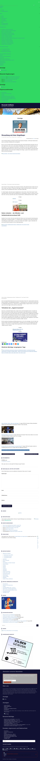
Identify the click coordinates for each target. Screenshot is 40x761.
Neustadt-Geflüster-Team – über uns (8, 96)
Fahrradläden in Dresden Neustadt (8, 33)
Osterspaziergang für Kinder (8, 454)
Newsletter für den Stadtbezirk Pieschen (10, 708)
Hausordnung (4, 92)
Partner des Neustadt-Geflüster (5, 56)
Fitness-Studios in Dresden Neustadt (8, 34)
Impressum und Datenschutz (6, 93)
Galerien (4, 566)
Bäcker (4, 561)
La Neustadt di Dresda (5, 50)
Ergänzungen (4, 473)
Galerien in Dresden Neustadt (7, 36)
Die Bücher (2, 57)
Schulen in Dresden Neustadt (7, 39)
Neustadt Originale (5, 23)
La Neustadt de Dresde (8, 556)
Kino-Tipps (3, 19)
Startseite (1, 6)
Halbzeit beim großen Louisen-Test (13, 76)
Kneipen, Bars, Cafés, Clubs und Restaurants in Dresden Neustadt (13, 38)
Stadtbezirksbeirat (5, 11)
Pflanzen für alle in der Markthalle (10, 81)
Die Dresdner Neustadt (4, 46)
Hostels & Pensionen (6, 571)
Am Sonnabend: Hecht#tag (7, 619)
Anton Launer (4, 76)
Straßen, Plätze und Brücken (7, 44)
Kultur (15, 137)
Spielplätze (5, 570)
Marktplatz (2, 63)
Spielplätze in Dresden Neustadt (7, 41)
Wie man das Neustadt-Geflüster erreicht (7, 60)
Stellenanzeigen (3, 62)
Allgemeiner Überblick (7, 553)
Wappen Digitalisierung (7, 706)
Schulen (4, 567)
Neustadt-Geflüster (8, 105)
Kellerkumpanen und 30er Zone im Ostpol (10, 622)
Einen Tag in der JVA (8, 80)
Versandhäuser (6, 709)
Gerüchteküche (4, 18)
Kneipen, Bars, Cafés (6, 572)
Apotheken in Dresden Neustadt (7, 29)
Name (3, 490)
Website (3, 500)
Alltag (1, 13)
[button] (3, 344)
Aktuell (1, 7)
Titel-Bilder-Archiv (5, 24)
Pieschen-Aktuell (6, 711)
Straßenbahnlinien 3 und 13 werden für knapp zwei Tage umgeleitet (14, 724)
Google (34, 138)
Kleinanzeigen (2, 61)
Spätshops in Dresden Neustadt (7, 40)
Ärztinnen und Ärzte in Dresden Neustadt (9, 30)
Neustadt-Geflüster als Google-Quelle (20, 536)
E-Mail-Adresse (4, 495)
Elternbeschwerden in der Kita (31, 454)
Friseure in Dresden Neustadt (7, 35)
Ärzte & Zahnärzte (6, 560)
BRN (2, 22)
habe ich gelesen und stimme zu (10, 678)
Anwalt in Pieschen (7, 705)
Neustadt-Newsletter (5, 99)
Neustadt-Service (3, 27)
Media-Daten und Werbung (4, 58)
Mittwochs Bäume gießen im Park (8, 618)
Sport (2, 17)
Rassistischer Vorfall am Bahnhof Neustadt (10, 617)
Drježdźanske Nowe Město (6, 51)
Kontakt (1, 55)
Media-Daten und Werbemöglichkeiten (8, 97)
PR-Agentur (6, 707)
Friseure (4, 565)
